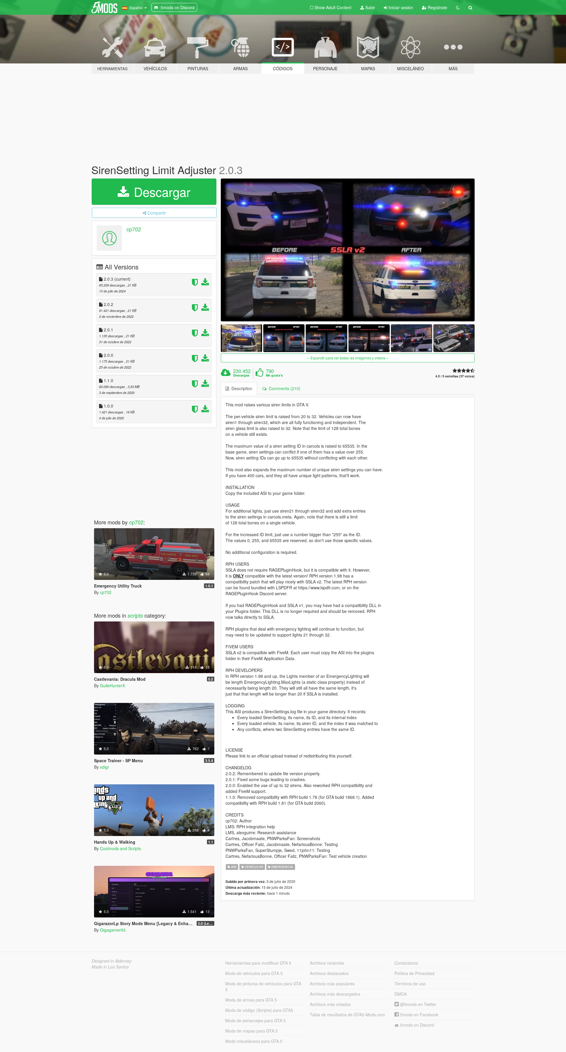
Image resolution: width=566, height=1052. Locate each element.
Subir (369, 7)
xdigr (104, 767)
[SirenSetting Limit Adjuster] (348, 250)
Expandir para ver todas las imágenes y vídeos (348, 357)
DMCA (400, 994)
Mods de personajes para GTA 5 (255, 1020)
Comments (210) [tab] (283, 388)
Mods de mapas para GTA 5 (251, 1031)
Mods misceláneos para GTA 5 (253, 1041)
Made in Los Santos (110, 967)
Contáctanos (406, 963)
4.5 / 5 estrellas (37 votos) (455, 376)
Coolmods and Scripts (120, 848)
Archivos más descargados (335, 994)
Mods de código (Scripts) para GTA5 (259, 1010)
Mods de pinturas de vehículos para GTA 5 (263, 986)
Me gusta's (274, 375)
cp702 (133, 229)
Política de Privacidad (414, 973)
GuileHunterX (112, 685)
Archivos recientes (327, 963)
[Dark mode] (458, 7)
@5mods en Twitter (417, 1004)
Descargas (241, 375)
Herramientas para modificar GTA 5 (258, 963)
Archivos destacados (329, 973)
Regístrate (437, 7)
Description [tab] (240, 388)
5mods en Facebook (418, 1014)
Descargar (160, 191)
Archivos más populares (332, 983)
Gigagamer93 (113, 930)
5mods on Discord (416, 1025)
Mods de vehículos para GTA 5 (254, 973)
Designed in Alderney (111, 961)
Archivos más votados (330, 1004)
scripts (135, 615)
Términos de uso (410, 983)
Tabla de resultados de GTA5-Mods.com (347, 1014)
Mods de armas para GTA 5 (251, 1000)
